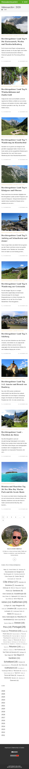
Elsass (18, 588)
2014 (3, 726)
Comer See (19, 576)
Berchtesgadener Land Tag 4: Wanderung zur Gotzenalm (14, 285)
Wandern (15, 678)
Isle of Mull (9, 598)
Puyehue (23, 635)
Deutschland (21, 35)
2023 (3, 700)
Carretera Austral (19, 574)
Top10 (17, 673)
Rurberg (24, 643)
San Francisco (19, 649)
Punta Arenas (7, 636)
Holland (23, 596)
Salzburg (5, 649)
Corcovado (11, 578)
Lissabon (11, 608)
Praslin (4, 631)
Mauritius (21, 617)
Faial (23, 588)
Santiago (22, 652)
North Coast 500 (20, 619)
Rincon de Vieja (7, 641)
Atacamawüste (10, 572)
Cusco (18, 578)
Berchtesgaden (8, 574)
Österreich (14, 680)
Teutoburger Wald (7, 670)
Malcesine (17, 614)
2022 (3, 703)
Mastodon (14, 759)
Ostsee (19, 623)
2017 (3, 717)
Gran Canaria (8, 594)
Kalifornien (19, 602)
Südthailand (11, 668)
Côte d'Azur (10, 582)
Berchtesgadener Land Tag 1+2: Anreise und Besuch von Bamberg (14, 384)
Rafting (5, 639)
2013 (3, 729)
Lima (4, 608)
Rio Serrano (15, 641)
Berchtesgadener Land (8, 35)
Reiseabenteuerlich (9, 2)
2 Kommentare (7, 305)
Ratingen (10, 639)
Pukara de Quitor (16, 633)
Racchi (23, 637)
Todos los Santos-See (9, 673)
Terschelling (21, 668)
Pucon (24, 631)
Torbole (22, 673)
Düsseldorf (19, 585)
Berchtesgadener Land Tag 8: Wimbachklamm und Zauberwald (14, 92)
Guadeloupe (20, 594)
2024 (3, 697)
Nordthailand (9, 619)
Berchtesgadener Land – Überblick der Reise (12, 433)
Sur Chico (23, 665)
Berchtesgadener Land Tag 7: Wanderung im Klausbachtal (14, 141)
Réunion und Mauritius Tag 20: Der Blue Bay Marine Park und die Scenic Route (13, 489)
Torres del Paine (10, 675)
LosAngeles (8, 611)
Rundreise (19, 643)
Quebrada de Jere (15, 637)
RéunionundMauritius (7, 483)
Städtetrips (20, 330)
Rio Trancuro (22, 641)
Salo (23, 646)
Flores (9, 591)
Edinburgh (6, 588)
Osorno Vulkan (8, 623)
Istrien (6, 602)
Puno (23, 633)
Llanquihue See (22, 608)
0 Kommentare (7, 61)
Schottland (11, 661)
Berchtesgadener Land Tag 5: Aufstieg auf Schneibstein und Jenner (14, 238)
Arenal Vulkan (13, 569)
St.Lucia (14, 665)
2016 (3, 720)
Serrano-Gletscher (6, 665)
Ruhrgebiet (12, 643)
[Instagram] (14, 559)
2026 (3, 691)
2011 (3, 735)
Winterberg (22, 678)
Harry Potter (6, 596)
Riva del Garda (5, 643)
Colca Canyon (9, 576)
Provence (15, 631)
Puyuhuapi (7, 638)
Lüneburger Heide (18, 611)
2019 (3, 711)
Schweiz (21, 662)
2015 (3, 723)
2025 (3, 694)
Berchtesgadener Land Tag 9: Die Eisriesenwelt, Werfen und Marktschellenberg (14, 41)
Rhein (24, 639)
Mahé (10, 614)
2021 (3, 706)
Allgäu (5, 569)
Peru (7, 627)
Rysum (6, 646)
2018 (3, 714)
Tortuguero (20, 675)
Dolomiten (22, 582)
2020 (5, 9)
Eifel (13, 588)
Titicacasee (17, 670)
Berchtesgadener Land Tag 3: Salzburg (14, 335)
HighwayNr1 (15, 596)
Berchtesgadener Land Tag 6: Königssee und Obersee (14, 189)
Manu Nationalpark (9, 617)
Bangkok (20, 572)
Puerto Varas (7, 633)
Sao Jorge (9, 655)
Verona (7, 678)
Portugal (19, 626)
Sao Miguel (19, 655)
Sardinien (14, 658)
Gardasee (18, 591)
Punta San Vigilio (16, 635)
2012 (3, 732)
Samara (11, 649)
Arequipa (22, 569)
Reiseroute (17, 640)
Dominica (9, 585)
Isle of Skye (18, 598)
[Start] (2, 9)
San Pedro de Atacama (11, 652)
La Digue (7, 605)
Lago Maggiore (18, 605)
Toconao (24, 670)
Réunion (15, 646)
